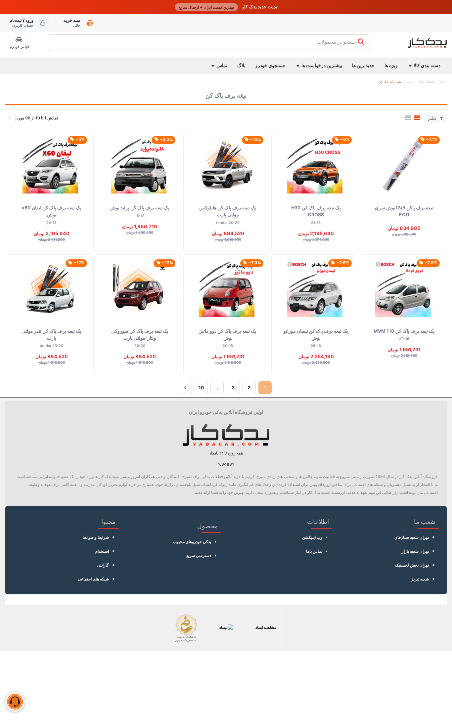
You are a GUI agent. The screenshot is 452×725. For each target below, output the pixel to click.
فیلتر (433, 118)
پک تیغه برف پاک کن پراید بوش (139, 207)
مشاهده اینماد (265, 627)
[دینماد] (226, 628)
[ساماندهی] (186, 628)
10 (201, 387)
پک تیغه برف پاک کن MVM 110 (404, 331)
